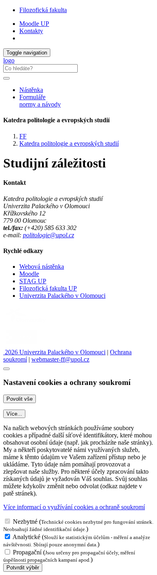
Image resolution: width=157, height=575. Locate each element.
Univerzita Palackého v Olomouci (62, 295)
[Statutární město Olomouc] (21, 344)
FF (23, 136)
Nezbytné (25, 521)
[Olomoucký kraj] (31, 323)
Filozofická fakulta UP (48, 288)
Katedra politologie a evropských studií (69, 143)
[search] (6, 78)
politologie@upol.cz (48, 235)
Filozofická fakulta (43, 9)
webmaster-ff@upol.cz (60, 359)
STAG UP (32, 281)
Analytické (26, 536)
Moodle (29, 273)
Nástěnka (31, 89)
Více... (14, 414)
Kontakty (31, 30)
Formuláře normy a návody (40, 101)
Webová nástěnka (41, 266)
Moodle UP (34, 23)
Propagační (27, 552)
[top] (6, 369)
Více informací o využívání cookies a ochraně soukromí (74, 507)
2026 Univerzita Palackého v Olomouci (54, 352)
